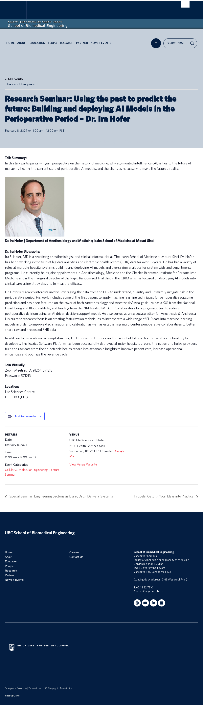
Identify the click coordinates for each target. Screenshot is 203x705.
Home (10, 43)
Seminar (10, 474)
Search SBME (176, 43)
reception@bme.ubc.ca (150, 591)
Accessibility (66, 688)
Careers (74, 552)
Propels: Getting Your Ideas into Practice (164, 496)
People (52, 43)
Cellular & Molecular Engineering (26, 469)
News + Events (101, 43)
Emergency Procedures (16, 688)
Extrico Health (142, 338)
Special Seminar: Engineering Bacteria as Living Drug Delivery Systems (61, 496)
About (22, 43)
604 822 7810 (144, 587)
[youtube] (145, 602)
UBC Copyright (50, 688)
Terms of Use (35, 688)
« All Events (14, 79)
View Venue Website (83, 464)
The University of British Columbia (20, 10)
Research (66, 43)
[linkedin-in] (153, 602)
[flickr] (161, 602)
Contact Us (76, 556)
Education (37, 43)
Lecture (54, 469)
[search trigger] (185, 4)
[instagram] (137, 602)
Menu (156, 43)
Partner (82, 43)
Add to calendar (25, 416)
